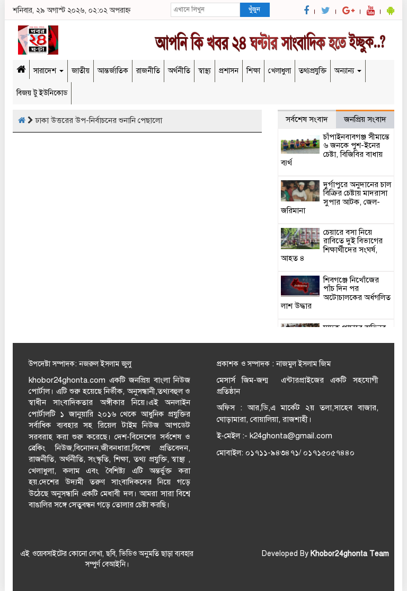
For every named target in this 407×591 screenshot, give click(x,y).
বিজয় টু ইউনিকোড (41, 93)
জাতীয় (81, 70)
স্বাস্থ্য (204, 70)
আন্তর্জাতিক (113, 70)
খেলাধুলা (279, 70)
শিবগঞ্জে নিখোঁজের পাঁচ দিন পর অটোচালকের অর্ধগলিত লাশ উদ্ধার (336, 293)
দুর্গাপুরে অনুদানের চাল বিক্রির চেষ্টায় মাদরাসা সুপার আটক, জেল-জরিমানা (336, 198)
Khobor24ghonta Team (350, 553)
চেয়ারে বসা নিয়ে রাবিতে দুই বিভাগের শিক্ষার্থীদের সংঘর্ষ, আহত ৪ (332, 245)
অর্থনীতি (179, 70)
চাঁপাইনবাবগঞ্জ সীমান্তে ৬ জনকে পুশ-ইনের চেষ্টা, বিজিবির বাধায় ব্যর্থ (335, 150)
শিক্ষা (253, 70)
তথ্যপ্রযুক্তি (312, 70)
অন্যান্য (345, 70)
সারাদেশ (45, 70)
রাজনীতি (148, 70)
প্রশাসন (228, 70)
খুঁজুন (254, 9)
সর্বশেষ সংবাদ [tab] (307, 119)
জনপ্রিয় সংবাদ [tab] (365, 119)
